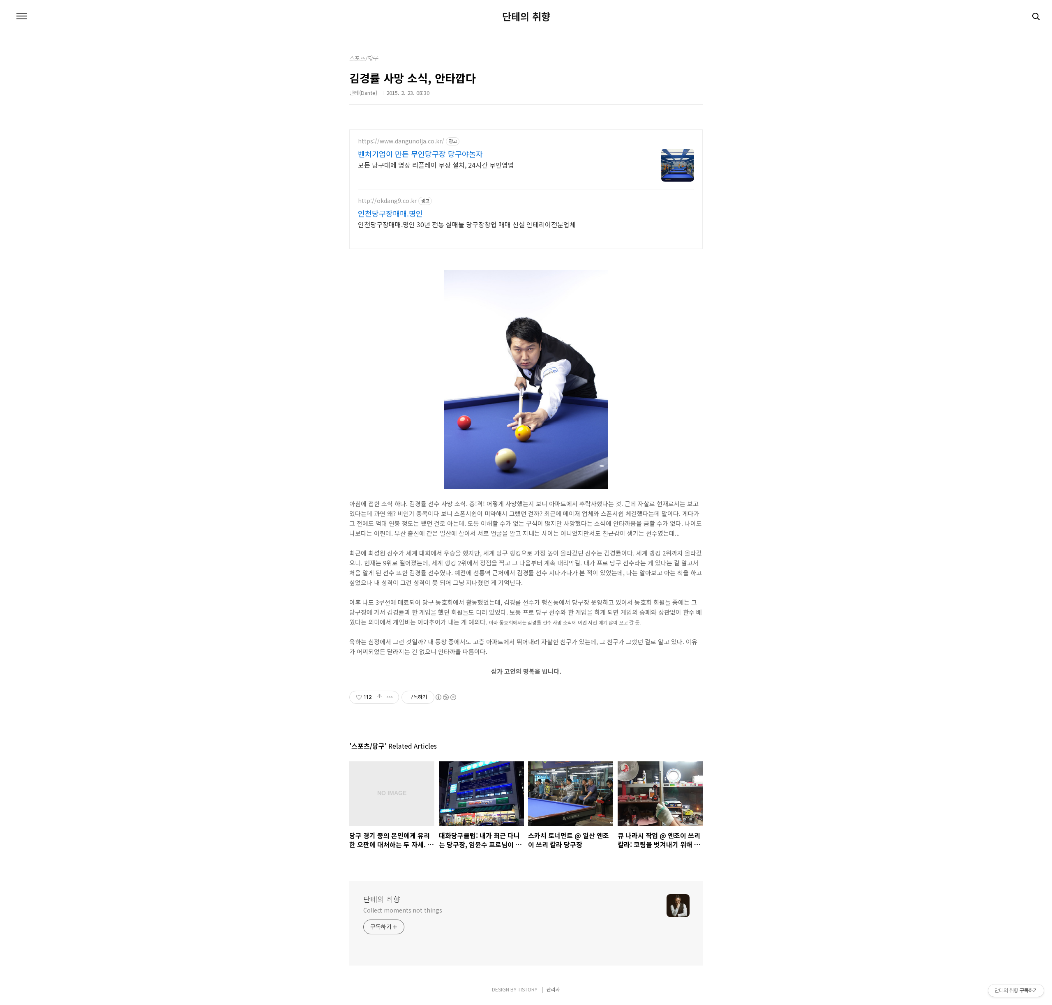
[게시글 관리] (390, 697)
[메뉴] (22, 16)
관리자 (553, 989)
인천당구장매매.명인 (390, 213)
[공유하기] (379, 697)
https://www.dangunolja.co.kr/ (401, 141)
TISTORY (528, 989)
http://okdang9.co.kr (387, 200)
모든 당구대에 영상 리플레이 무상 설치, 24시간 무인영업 (436, 164)
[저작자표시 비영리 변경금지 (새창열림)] (445, 697)
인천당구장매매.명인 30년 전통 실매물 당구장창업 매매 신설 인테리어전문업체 (467, 224)
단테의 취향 (526, 16)
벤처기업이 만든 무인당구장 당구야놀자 (420, 154)
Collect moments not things (402, 910)
